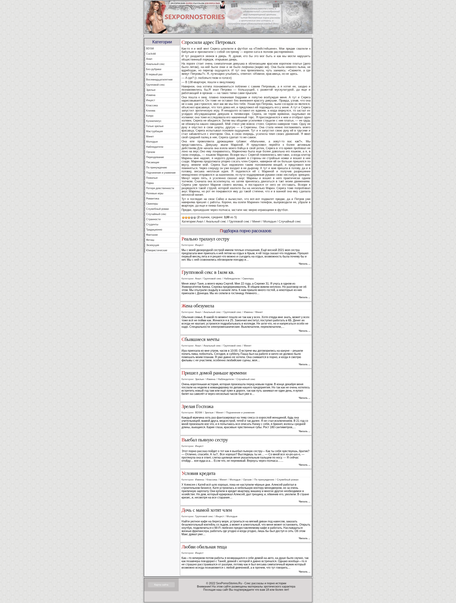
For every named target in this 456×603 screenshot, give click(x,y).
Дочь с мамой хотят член (207, 510)
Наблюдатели (154, 146)
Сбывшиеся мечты (200, 339)
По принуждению (156, 167)
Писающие (152, 162)
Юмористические (156, 250)
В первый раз (154, 74)
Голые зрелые (155, 126)
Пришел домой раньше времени (214, 373)
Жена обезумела (198, 306)
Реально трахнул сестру (205, 239)
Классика (152, 105)
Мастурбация (154, 131)
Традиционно (154, 229)
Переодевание (155, 157)
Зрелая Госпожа (197, 406)
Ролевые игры (154, 193)
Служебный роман (157, 208)
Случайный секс (156, 214)
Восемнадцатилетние (159, 79)
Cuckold (151, 53)
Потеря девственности (160, 188)
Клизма (150, 110)
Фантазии (152, 234)
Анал (149, 58)
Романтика (152, 198)
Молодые (152, 141)
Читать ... (304, 263)
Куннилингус (154, 120)
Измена (150, 95)
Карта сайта (161, 584)
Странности (153, 219)
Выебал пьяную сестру (205, 440)
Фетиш (150, 239)
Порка (150, 182)
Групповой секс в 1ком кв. (208, 272)
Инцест (150, 100)
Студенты (152, 224)
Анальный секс (155, 63)
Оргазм (150, 151)
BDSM (150, 48)
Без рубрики (153, 69)
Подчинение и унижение (161, 172)
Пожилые (152, 177)
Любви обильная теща (204, 547)
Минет (150, 136)
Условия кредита (198, 473)
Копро (149, 115)
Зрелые (151, 89)
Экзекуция (152, 245)
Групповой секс (155, 84)
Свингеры (152, 203)
